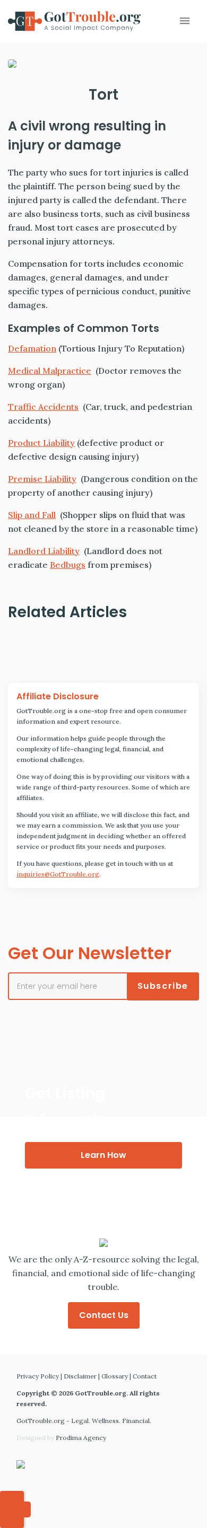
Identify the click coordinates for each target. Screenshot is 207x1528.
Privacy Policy (37, 1376)
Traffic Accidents (43, 406)
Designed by (61, 1438)
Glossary (114, 1376)
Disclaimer (80, 1376)
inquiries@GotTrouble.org (57, 874)
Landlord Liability (44, 551)
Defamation (32, 348)
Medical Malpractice (49, 370)
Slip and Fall (32, 515)
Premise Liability (42, 478)
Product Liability (41, 442)
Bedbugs (67, 564)
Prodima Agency (81, 1438)
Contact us (103, 1315)
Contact (145, 1376)
